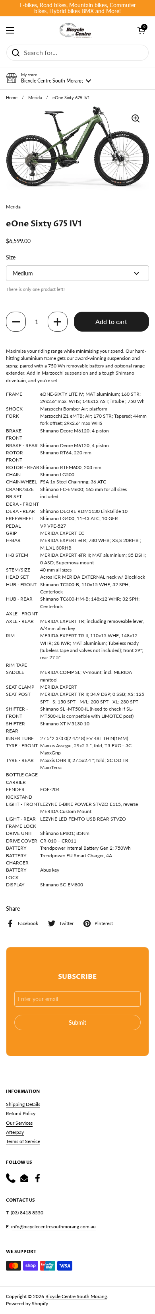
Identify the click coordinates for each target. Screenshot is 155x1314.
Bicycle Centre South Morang (76, 1296)
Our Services (19, 1123)
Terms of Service (23, 1141)
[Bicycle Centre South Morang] (75, 30)
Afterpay (15, 1132)
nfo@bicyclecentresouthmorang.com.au (54, 1227)
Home (11, 97)
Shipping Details (23, 1104)
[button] (48, 78)
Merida (35, 97)
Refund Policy (20, 1113)
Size (10, 257)
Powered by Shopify (27, 1303)
